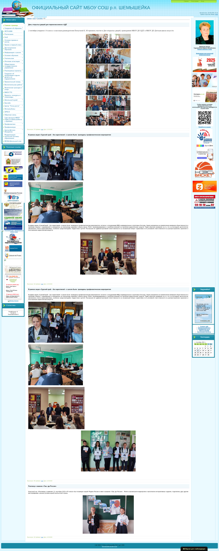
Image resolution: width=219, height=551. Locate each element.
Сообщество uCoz (204, 329)
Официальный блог (204, 328)
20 (200, 352)
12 (198, 350)
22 (205, 352)
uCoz (115, 546)
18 (195, 352)
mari (42, 129)
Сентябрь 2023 (200, 342)
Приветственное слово (204, 49)
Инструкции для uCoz (204, 332)
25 (195, 355)
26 (198, 355)
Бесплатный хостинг (108, 546)
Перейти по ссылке (205, 127)
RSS (216, 14)
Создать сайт (204, 326)
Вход (202, 1)
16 (208, 350)
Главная (186, 1)
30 (208, 355)
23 (208, 352)
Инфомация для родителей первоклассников (204, 54)
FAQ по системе (204, 330)
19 (198, 352)
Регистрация (194, 1)
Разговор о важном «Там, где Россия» (42, 486)
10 (211, 348)
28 (203, 355)
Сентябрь (40, 18)
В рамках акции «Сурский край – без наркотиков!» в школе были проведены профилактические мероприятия (69, 135)
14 (203, 350)
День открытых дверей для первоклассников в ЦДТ (47, 24)
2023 (34, 18)
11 (195, 350)
